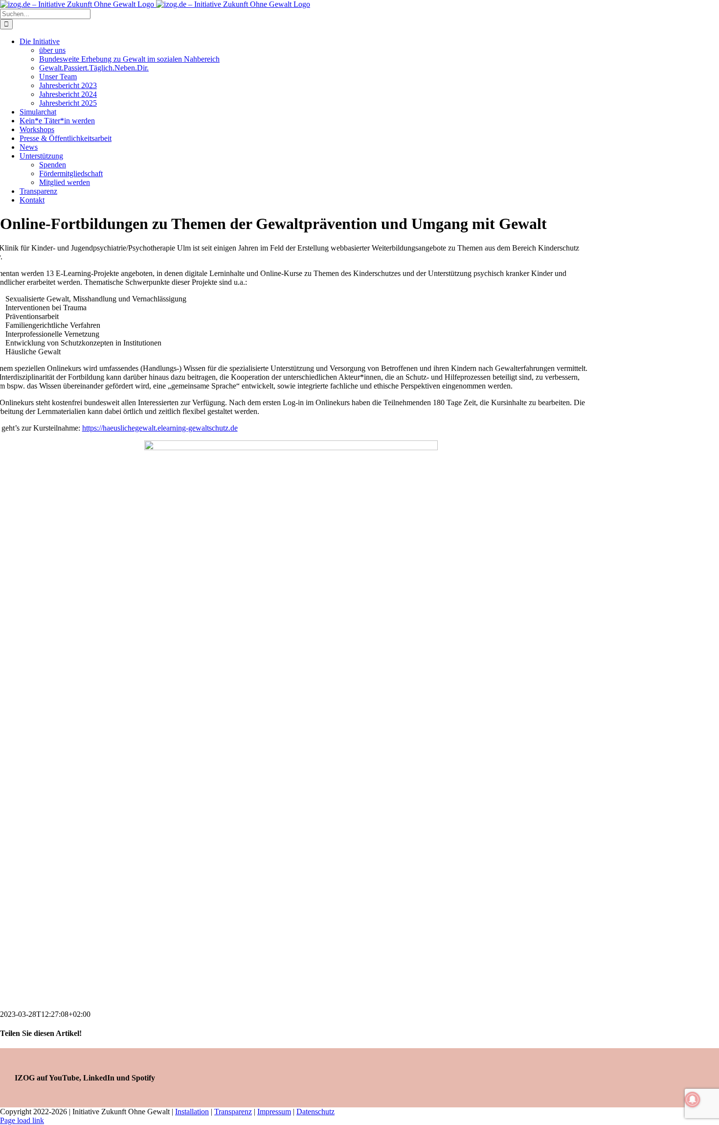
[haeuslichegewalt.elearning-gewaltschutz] (291, 447)
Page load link (22, 1120)
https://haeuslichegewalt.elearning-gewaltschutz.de (160, 428)
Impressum (274, 1111)
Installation (192, 1111)
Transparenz (233, 1111)
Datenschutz (315, 1111)
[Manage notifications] (692, 1099)
